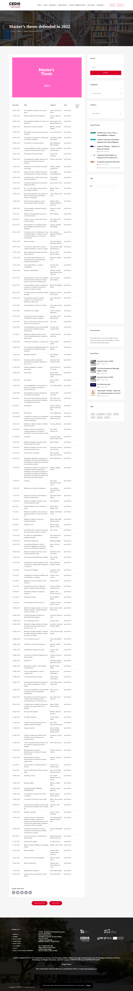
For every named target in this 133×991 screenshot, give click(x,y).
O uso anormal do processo (32, 639)
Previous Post (39, 903)
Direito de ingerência (30, 863)
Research (52, 5)
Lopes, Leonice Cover (56, 183)
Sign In (113, 5)
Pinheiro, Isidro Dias (56, 159)
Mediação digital (28, 783)
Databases (100, 5)
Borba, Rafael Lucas (56, 458)
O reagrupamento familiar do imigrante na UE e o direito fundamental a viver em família (36, 684)
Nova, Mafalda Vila (55, 413)
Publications (62, 5)
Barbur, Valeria (54, 442)
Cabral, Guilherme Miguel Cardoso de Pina (55, 407)
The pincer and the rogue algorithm (34, 857)
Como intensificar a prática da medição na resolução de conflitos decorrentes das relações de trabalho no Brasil (36, 287)
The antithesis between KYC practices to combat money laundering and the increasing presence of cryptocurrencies (35, 699)
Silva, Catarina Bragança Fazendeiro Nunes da (56, 234)
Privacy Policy (17, 939)
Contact (15, 948)
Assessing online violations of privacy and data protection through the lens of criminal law (36, 806)
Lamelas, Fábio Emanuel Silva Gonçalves (54, 852)
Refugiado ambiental (30, 354)
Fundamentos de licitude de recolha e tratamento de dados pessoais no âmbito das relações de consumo (35, 830)
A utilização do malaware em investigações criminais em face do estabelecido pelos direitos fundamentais (36, 418)
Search (105, 72)
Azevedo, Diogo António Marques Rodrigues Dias (55, 730)
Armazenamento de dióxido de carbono (35, 305)
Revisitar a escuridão (30, 812)
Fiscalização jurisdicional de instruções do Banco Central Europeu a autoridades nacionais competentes (36, 195)
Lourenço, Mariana (55, 424)
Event (109, 414)
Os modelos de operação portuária (33, 143)
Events (116, 414)
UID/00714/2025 (76, 960)
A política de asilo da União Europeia (34, 644)
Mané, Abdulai (54, 214)
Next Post (55, 903)
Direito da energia (29, 241)
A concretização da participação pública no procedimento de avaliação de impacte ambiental (36, 349)
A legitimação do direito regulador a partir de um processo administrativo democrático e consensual (36, 564)
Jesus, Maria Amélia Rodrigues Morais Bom (56, 819)
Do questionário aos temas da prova (34, 602)
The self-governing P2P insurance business (36, 557)
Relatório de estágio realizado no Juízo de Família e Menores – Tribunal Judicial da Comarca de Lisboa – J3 (36, 610)
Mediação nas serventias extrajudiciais (35, 488)
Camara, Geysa (54, 620)
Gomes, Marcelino (55, 874)
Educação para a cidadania (31, 453)
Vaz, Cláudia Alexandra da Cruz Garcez (55, 777)
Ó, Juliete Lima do (55, 841)
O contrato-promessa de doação (33, 676)
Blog (19, 31)
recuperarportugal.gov (87, 969)
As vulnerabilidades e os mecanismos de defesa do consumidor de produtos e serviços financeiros (35, 387)
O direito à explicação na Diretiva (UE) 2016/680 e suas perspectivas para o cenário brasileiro (35, 737)
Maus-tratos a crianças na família (33, 126)
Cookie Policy (17, 941)
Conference (100, 414)
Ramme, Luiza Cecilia (56, 845)
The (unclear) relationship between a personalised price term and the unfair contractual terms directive (34, 259)
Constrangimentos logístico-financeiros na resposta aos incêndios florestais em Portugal (36, 161)
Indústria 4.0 (27, 660)
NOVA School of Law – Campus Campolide (109, 167)
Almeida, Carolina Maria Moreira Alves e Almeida (56, 272)
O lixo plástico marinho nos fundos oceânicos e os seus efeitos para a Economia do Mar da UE (34, 300)
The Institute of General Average (33, 153)
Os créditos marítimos (30, 717)
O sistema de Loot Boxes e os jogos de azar (36, 341)
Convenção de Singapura (31, 570)
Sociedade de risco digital (31, 310)
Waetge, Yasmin (54, 580)
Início (13, 31)
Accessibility (16, 946)
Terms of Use (17, 943)
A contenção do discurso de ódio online (35, 799)
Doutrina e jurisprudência (31, 270)
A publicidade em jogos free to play (34, 649)
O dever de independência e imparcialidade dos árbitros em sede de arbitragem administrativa (36, 691)
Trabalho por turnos (29, 775)
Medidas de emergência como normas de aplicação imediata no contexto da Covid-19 (36, 513)
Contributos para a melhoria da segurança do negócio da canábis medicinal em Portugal (36, 706)
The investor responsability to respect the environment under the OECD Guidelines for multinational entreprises (35, 400)
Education (90, 5)
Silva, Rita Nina (54, 501)
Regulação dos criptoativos (31, 870)
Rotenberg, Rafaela (55, 541)
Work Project (27, 372)
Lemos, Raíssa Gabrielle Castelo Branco (55, 490)
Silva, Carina (54, 530)
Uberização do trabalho (30, 841)
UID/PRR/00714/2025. (93, 960)
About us (15, 934)
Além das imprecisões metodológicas (34, 116)
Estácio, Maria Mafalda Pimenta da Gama (56, 374)
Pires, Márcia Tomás (56, 870)
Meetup (99, 417)
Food (93, 417)
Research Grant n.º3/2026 (105, 377)
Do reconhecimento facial (31, 620)
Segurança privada (29, 728)
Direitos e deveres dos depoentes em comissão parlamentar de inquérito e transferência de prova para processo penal (36, 431)
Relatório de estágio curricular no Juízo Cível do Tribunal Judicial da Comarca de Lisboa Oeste (36, 336)
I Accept (88, 985)
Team (45, 5)
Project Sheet (66, 964)
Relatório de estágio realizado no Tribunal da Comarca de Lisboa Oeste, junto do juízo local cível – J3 (36, 626)
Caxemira (26, 481)
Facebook (22, 950)
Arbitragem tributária (30, 597)
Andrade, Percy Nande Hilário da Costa (55, 865)
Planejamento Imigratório (31, 541)
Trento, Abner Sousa (56, 742)
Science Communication (77, 5)
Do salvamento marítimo (31, 711)
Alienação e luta (28, 524)
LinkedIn (29, 950)
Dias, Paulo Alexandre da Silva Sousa (55, 482)
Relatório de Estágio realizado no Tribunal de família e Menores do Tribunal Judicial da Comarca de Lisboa (36, 633)
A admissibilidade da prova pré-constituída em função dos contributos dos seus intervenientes (36, 329)
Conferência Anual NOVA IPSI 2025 (108, 162)
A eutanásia (27, 436)
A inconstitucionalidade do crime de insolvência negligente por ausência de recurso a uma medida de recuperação (35, 546)
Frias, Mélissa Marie (56, 385)
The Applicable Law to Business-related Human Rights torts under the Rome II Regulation (35, 226)
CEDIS (39, 5)
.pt (96, 969)
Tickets (107, 417)
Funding (15, 936)
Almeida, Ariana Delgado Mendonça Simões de (55, 203)
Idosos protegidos (29, 850)
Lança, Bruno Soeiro (56, 132)
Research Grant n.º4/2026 (105, 361)
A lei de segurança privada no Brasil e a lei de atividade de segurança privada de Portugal (36, 744)
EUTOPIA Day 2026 (103, 384)
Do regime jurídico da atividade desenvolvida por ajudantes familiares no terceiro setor (35, 362)
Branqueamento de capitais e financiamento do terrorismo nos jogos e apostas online (35, 752)
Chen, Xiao (53, 321)
